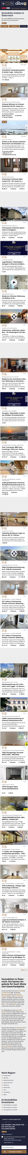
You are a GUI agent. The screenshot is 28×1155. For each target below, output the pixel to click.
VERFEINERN (24, 26)
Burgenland (7, 1075)
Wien (5, 1094)
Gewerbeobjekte (7, 996)
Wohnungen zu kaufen (10, 1107)
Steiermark (7, 1087)
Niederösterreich (9, 1080)
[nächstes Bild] (26, 56)
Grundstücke (19, 996)
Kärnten (6, 1078)
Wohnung (5, 994)
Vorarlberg (7, 1092)
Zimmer (18, 994)
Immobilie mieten (20, 1028)
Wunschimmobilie (7, 1046)
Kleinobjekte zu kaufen (10, 1105)
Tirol (5, 1090)
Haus (12, 994)
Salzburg (6, 1085)
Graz (7, 1004)
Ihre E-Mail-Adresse (5, 1144)
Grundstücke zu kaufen (10, 1110)
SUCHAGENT (5, 26)
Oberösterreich (8, 1083)
